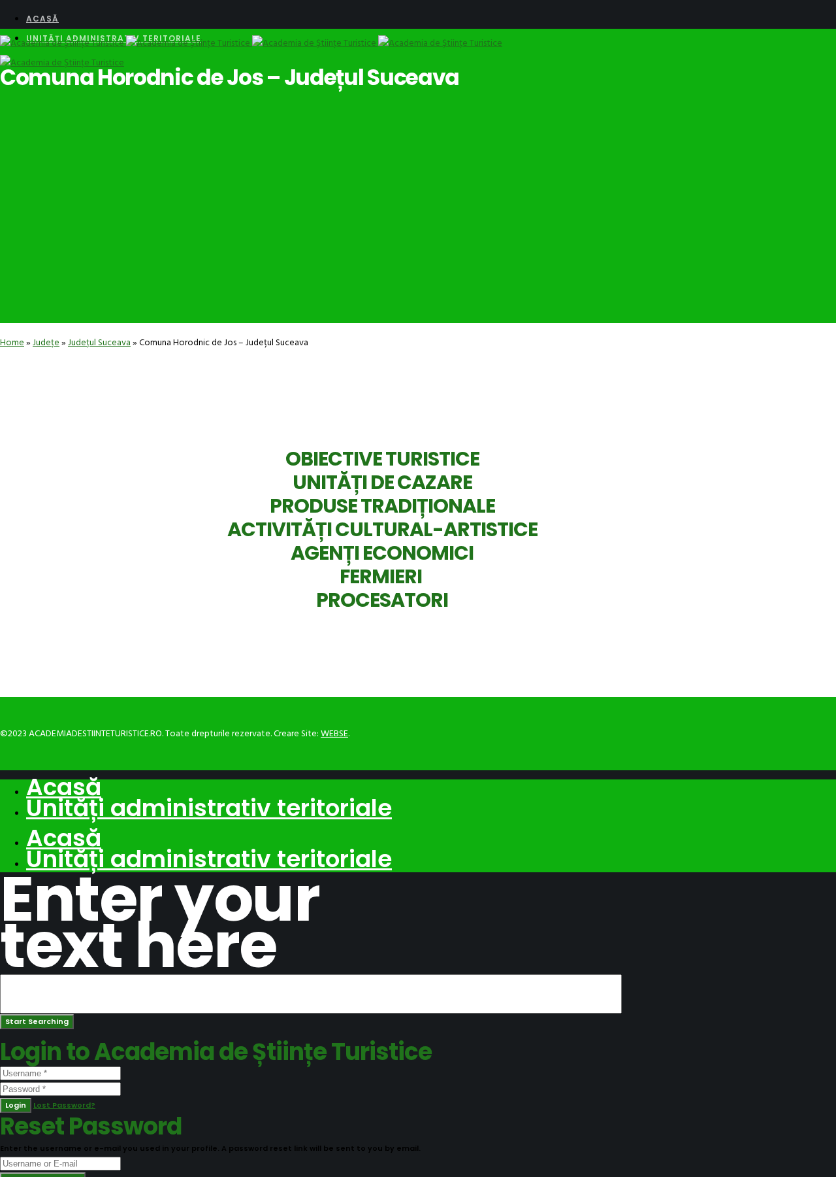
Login (15, 1105)
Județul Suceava (99, 342)
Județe (46, 342)
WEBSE (334, 733)
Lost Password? (64, 1105)
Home (12, 342)
